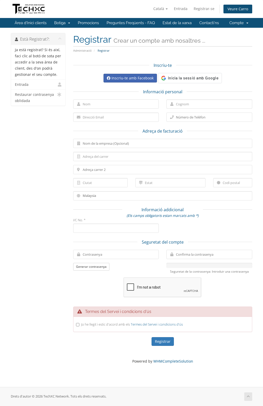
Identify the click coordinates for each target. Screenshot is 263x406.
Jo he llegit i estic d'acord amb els (132, 324)
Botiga (61, 23)
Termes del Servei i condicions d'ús (157, 324)
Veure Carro (238, 8)
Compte (237, 23)
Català (159, 8)
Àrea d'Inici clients (30, 23)
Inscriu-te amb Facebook (132, 78)
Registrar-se (204, 8)
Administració (82, 50)
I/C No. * (79, 220)
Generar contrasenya (91, 266)
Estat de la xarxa (177, 23)
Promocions (88, 23)
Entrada (180, 8)
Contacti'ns (209, 23)
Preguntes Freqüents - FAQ (131, 23)
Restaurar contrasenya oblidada (34, 97)
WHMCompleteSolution (173, 361)
